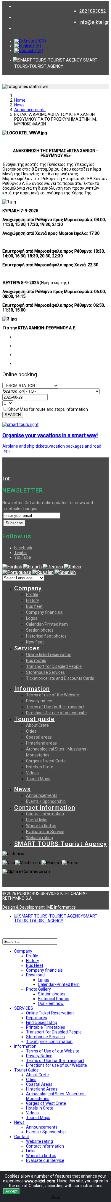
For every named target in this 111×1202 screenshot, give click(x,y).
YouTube (22, 557)
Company (28, 588)
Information (32, 688)
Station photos (40, 630)
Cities (31, 731)
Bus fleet (34, 606)
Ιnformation (25, 1046)
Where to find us (41, 825)
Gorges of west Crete (46, 761)
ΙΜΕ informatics (61, 907)
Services (27, 648)
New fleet (35, 642)
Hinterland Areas (41, 1089)
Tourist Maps (38, 778)
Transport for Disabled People (54, 666)
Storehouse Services (45, 672)
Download (35, 975)
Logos (31, 618)
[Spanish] (65, 572)
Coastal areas (39, 737)
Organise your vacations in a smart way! (50, 435)
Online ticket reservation (48, 654)
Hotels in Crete (39, 766)
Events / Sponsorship (46, 801)
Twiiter (20, 552)
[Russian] (43, 572)
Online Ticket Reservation (50, 1013)
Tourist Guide (26, 1070)
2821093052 (92, 11)
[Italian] (72, 567)
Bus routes (36, 660)
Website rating (39, 837)
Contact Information (45, 1146)
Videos (32, 772)
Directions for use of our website (56, 712)
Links (31, 1150)
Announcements (30, 109)
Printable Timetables (45, 1027)
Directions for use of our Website (56, 1065)
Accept (11, 1191)
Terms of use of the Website (52, 695)
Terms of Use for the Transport (55, 706)
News (19, 105)
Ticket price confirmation (49, 1041)
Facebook (23, 547)
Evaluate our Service (45, 831)
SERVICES (23, 1008)
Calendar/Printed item (47, 624)
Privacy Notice (39, 1055)
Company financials (44, 612)
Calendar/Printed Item (59, 984)
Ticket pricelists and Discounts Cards (60, 678)
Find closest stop (41, 1022)
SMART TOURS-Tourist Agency (60, 843)
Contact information (44, 807)
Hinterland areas (41, 743)
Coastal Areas (39, 1084)
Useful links (36, 819)
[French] (32, 567)
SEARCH (13, 415)
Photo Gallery (38, 989)
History (32, 600)
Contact (21, 1136)
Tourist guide (34, 719)
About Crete (37, 725)
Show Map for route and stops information (48, 409)
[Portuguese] (16, 572)
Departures (36, 1017)
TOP (6, 478)
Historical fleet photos (46, 636)
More (55, 1196)
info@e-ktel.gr (94, 22)
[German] (53, 567)
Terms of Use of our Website (52, 1051)
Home (19, 100)
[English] (12, 567)
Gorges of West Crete (46, 1103)
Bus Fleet (34, 965)
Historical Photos (53, 998)
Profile (32, 594)
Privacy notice (39, 700)
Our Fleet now (51, 1003)
